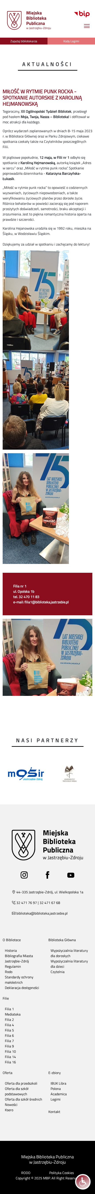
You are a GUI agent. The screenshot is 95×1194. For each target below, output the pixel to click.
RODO (25, 1172)
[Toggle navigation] (86, 26)
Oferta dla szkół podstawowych (16, 1091)
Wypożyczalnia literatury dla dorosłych (69, 953)
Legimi (56, 1099)
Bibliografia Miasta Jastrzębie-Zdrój (19, 958)
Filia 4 (9, 1025)
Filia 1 (9, 1009)
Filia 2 (9, 1019)
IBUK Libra (58, 1083)
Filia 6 (9, 1035)
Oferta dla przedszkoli (21, 1083)
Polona (56, 1088)
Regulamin (13, 966)
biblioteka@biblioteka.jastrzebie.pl (42, 913)
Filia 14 (10, 1056)
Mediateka (13, 1014)
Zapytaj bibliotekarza (23, 41)
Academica (59, 1094)
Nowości (11, 1104)
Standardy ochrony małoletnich (19, 979)
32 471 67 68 (50, 902)
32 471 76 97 (26, 902)
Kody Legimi (71, 41)
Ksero (9, 1110)
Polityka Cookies (61, 1172)
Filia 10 (10, 1051)
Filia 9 (9, 1046)
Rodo (8, 971)
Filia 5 (9, 1030)
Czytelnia (58, 971)
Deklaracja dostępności (22, 987)
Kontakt (54, 1111)
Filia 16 (10, 1062)
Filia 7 (9, 1040)
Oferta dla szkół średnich (23, 1099)
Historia (11, 950)
